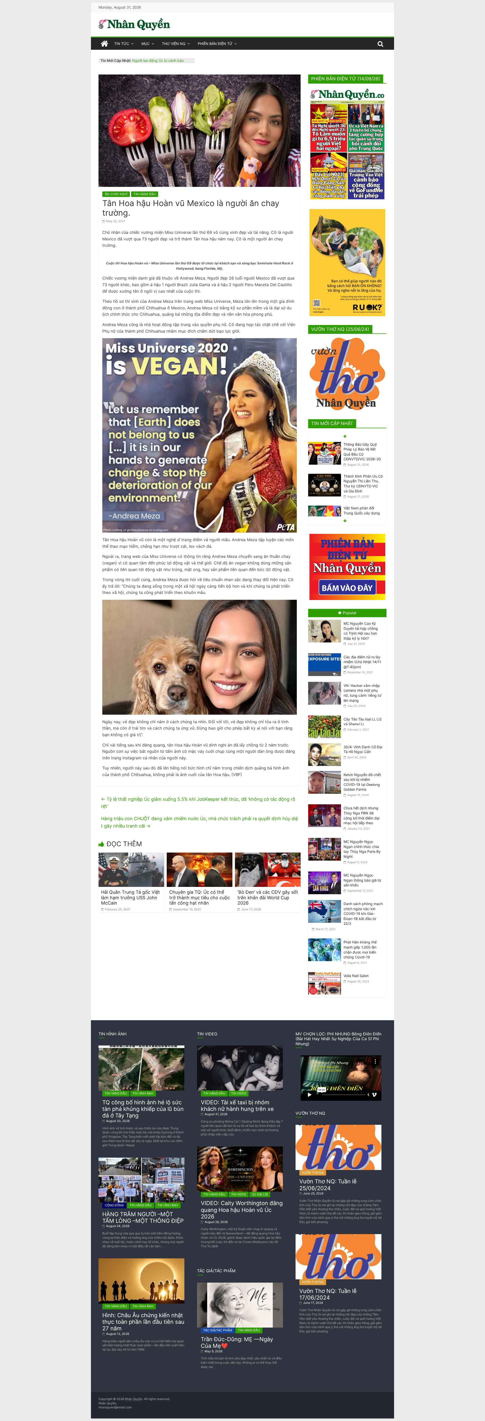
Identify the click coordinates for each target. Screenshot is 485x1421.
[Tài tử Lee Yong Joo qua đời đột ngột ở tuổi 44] (324, 508)
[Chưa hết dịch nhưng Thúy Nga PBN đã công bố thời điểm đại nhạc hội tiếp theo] (326, 804)
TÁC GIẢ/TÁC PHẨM (217, 1330)
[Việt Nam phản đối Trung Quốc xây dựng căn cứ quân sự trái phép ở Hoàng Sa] (324, 476)
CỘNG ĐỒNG (114, 1205)
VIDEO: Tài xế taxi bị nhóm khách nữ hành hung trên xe (237, 1105)
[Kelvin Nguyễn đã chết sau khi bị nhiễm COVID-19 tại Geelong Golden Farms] (326, 771)
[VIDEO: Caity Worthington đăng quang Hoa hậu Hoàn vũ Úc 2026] (240, 1148)
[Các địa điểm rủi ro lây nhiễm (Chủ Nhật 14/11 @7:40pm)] (326, 653)
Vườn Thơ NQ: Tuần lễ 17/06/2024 (328, 1294)
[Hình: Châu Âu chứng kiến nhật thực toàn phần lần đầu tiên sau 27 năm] (141, 1260)
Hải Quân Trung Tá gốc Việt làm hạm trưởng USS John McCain (130, 897)
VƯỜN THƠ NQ (313, 1173)
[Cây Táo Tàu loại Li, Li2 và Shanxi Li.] (326, 715)
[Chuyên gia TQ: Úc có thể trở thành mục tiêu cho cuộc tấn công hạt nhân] (199, 855)
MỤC (145, 43)
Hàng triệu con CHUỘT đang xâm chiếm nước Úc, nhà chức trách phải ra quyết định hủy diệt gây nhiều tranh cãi (199, 822)
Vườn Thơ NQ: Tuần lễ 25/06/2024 (328, 1184)
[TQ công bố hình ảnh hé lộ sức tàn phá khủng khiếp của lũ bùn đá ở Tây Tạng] (141, 1047)
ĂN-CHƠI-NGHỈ (116, 194)
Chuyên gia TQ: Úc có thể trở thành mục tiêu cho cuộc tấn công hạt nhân (199, 897)
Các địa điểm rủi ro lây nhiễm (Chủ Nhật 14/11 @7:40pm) (362, 662)
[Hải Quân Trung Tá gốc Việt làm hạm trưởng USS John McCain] (131, 855)
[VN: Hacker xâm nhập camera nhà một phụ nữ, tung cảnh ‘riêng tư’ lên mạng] (326, 682)
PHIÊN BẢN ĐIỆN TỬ (215, 43)
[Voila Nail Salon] (326, 972)
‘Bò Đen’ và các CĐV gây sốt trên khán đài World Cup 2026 (267, 897)
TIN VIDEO (238, 1093)
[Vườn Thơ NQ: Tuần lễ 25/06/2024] (338, 1127)
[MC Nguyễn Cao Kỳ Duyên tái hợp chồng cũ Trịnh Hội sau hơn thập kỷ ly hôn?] (326, 620)
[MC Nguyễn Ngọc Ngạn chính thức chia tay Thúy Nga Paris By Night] (326, 838)
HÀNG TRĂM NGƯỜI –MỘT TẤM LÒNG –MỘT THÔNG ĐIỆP (143, 1217)
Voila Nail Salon (356, 976)
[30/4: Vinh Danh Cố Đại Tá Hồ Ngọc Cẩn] (326, 743)
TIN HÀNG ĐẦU (145, 194)
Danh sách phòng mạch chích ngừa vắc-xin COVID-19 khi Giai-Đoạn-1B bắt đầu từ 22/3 (363, 914)
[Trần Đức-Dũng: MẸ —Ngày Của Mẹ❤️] (240, 1284)
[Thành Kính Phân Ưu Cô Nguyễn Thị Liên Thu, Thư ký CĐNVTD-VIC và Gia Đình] (324, 444)
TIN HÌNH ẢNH (143, 1093)
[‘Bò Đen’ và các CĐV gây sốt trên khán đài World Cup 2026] (268, 855)
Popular (350, 612)
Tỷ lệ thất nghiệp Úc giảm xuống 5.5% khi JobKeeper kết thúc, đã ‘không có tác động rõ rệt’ (198, 802)
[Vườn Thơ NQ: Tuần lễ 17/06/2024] (338, 1236)
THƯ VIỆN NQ (173, 43)
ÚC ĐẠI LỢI (260, 1194)
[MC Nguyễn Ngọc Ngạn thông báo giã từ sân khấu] (326, 871)
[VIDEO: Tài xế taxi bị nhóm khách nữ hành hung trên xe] (240, 1047)
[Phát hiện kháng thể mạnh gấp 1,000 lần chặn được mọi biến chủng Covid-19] (326, 938)
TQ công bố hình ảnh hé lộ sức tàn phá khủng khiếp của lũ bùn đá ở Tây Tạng (143, 1109)
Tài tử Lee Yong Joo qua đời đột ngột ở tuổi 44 (362, 513)
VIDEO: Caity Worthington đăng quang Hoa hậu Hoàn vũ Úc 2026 (242, 1210)
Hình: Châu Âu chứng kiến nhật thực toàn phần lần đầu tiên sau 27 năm (143, 1322)
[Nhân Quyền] (104, 44)
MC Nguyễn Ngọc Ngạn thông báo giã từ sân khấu (362, 880)
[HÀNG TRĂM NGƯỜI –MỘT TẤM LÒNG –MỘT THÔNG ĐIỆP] (141, 1159)
